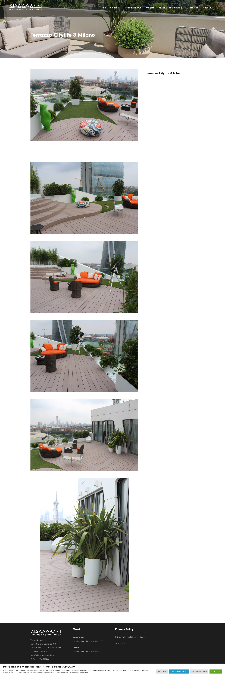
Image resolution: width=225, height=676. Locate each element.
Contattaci (193, 8)
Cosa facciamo (133, 8)
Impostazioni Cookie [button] (199, 671)
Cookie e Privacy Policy (179, 671)
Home (103, 8)
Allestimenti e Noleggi (171, 8)
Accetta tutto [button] (215, 671)
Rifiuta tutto (162, 671)
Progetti (150, 8)
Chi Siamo (115, 8)
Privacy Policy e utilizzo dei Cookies (130, 637)
